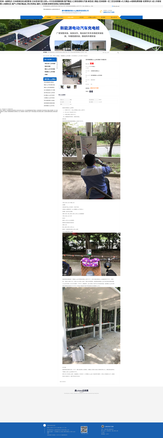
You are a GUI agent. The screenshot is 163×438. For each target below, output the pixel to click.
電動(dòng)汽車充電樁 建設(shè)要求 (50, 84)
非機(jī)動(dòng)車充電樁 (50, 63)
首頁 (51, 55)
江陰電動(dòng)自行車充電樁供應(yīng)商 (50, 97)
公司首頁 (49, 17)
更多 (55, 79)
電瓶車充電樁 (47, 66)
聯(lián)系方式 (114, 17)
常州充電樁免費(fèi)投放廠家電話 (50, 100)
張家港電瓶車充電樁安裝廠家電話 (50, 103)
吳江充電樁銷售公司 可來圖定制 (50, 90)
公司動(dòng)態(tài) (92, 17)
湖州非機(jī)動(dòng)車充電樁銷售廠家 (50, 92)
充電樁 (46, 74)
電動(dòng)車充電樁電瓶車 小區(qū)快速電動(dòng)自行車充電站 (50, 87)
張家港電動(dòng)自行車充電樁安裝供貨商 (50, 105)
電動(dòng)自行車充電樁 (50, 69)
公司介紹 (81, 17)
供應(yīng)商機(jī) (59, 17)
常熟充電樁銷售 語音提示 (49, 82)
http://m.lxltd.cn (63, 381)
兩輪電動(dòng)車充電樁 (65, 55)
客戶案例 (103, 17)
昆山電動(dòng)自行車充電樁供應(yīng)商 (50, 95)
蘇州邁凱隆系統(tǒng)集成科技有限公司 (54, 429)
